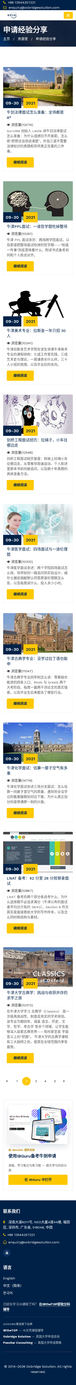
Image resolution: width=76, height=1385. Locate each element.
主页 (6, 39)
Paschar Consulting (18, 1342)
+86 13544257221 (21, 2)
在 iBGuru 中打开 (38, 1180)
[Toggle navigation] (68, 15)
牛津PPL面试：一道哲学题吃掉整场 (37, 226)
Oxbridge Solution (17, 1336)
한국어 (8, 1293)
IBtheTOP (10, 1330)
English (9, 1278)
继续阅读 (20, 162)
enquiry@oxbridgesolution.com (34, 8)
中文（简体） (13, 1286)
